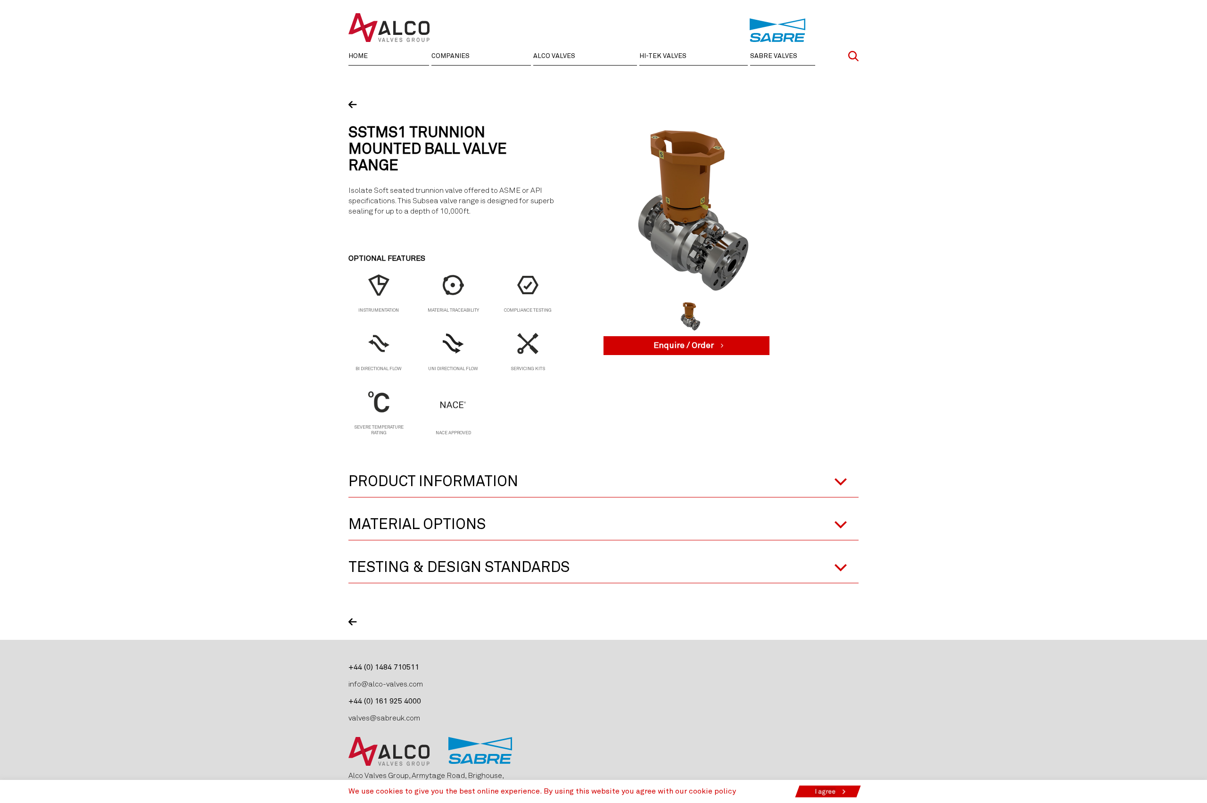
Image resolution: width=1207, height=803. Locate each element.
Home (358, 56)
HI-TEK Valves (662, 56)
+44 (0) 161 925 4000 (384, 701)
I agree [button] (825, 791)
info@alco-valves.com (385, 683)
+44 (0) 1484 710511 (383, 667)
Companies (450, 56)
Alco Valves (554, 56)
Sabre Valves (773, 56)
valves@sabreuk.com (384, 717)
